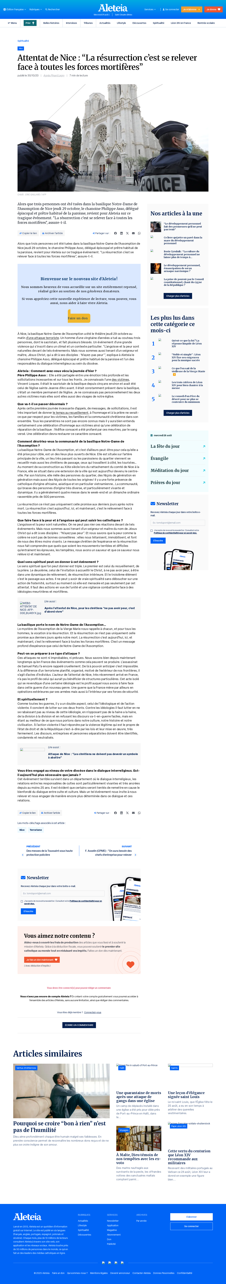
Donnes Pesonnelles (163, 1273)
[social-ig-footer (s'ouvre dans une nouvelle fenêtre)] (122, 1263)
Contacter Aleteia (142, 1273)
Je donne (211, 9)
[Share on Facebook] (115, 233)
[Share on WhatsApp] (139, 233)
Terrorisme (36, 829)
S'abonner (191, 1216)
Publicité (111, 1243)
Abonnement (114, 1234)
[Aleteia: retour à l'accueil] (113, 8)
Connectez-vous (92, 1012)
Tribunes (88, 22)
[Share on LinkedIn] (121, 233)
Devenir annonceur (120, 1273)
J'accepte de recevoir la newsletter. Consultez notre (63, 902)
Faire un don (78, 318)
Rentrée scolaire (206, 22)
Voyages (124, 1130)
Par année (141, 1220)
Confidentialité (184, 1273)
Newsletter (113, 1220)
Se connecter (172, 9)
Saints (174, 1067)
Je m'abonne (189, 9)
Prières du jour (165, 482)
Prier (28, 22)
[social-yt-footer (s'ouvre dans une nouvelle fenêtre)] (103, 1263)
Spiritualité (158, 22)
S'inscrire (28, 911)
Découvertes (139, 22)
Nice (22, 829)
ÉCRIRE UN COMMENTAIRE (79, 1025)
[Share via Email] (133, 233)
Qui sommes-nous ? (77, 1273)
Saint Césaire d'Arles (123, 14)
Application (112, 1225)
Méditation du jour (170, 470)
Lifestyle (121, 22)
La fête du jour (165, 446)
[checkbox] (22, 901)
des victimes (120, 379)
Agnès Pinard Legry (54, 75)
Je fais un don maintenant (39, 959)
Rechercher (54, 9)
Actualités (104, 22)
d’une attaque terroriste (42, 338)
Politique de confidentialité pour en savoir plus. (175, 532)
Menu (14, 22)
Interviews (71, 22)
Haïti (122, 1067)
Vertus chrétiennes (26, 1067)
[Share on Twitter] (127, 233)
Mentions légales (99, 1273)
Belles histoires (51, 22)
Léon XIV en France (181, 22)
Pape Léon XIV (178, 1126)
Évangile (159, 458)
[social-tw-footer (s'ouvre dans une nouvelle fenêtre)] (116, 1263)
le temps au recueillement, (71, 413)
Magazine (112, 1230)
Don (109, 1239)
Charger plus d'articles (177, 295)
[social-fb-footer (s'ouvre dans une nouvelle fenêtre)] (109, 1263)
